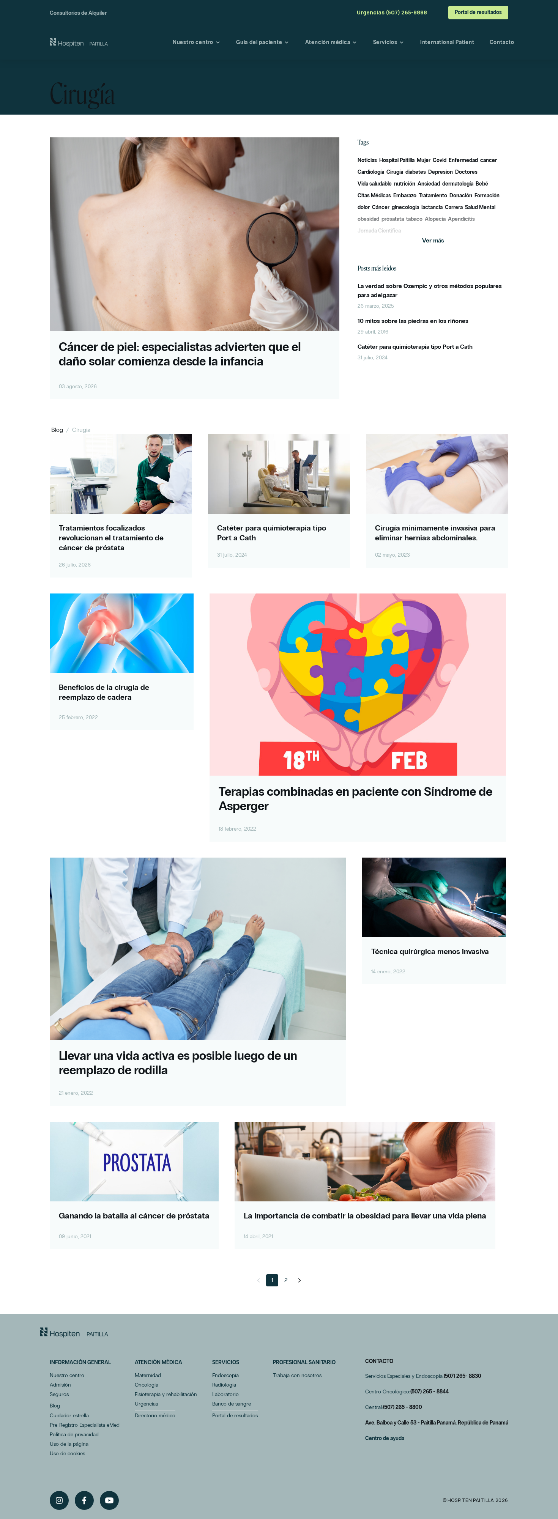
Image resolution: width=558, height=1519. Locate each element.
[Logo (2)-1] (74, 1332)
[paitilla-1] (79, 42)
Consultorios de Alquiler (78, 13)
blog (57, 429)
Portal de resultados (478, 12)
